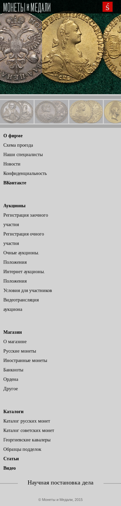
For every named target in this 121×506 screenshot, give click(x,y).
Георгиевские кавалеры (26, 439)
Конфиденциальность (25, 173)
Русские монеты (19, 351)
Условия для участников (27, 290)
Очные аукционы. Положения (21, 257)
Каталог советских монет (28, 430)
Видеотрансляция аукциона (21, 304)
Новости (12, 164)
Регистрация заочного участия (25, 220)
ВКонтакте (14, 182)
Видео (9, 468)
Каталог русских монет (26, 421)
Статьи (11, 458)
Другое (10, 388)
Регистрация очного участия (23, 238)
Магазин (12, 332)
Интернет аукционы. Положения (24, 276)
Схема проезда (18, 145)
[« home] (26, 8)
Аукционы (14, 205)
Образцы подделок (22, 449)
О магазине (15, 341)
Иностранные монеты (25, 360)
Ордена (10, 379)
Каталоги (13, 411)
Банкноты (13, 369)
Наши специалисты (23, 154)
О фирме (13, 135)
